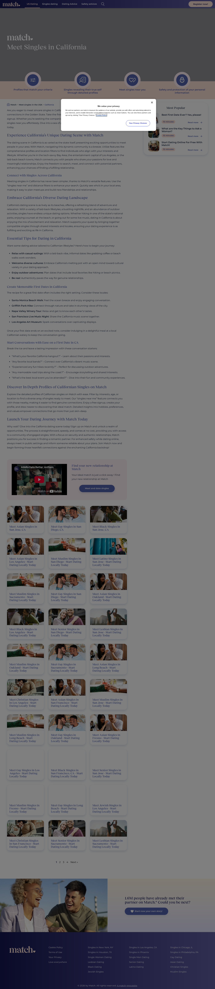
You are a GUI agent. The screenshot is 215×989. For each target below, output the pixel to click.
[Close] (152, 102)
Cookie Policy (101, 115)
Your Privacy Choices (138, 123)
